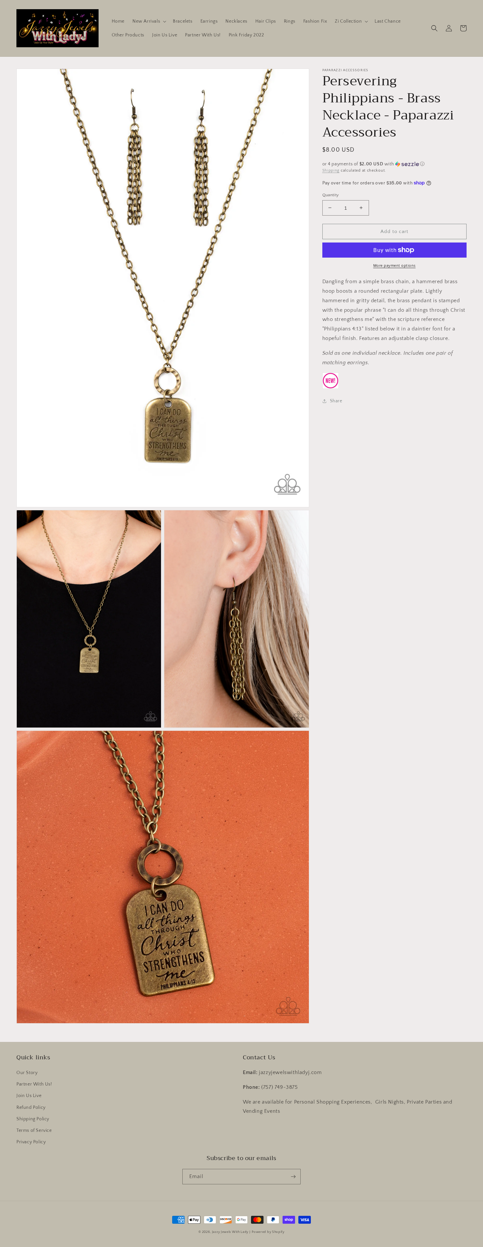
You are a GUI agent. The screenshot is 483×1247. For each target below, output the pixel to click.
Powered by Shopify (268, 1232)
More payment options (394, 266)
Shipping (331, 170)
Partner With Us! (34, 1084)
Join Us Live (28, 1095)
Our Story (26, 1072)
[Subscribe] (293, 1176)
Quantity (330, 194)
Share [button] (336, 401)
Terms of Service (34, 1130)
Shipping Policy (32, 1119)
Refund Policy (31, 1107)
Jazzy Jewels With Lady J (231, 1232)
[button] (148, 21)
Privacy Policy (31, 1142)
